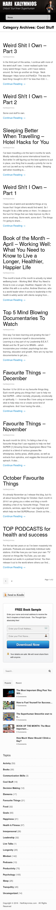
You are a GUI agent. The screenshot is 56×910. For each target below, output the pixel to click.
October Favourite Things (23, 480)
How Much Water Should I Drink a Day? (33, 739)
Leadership (8, 837)
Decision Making (11, 787)
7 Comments (21, 705)
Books (6, 769)
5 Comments (21, 720)
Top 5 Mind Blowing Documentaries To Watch (25, 317)
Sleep (6, 880)
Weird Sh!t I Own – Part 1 (25, 189)
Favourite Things (11, 800)
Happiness (8, 818)
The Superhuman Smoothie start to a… (34, 715)
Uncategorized (10, 893)
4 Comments (21, 744)
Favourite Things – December (24, 375)
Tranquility (8, 886)
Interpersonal (10, 831)
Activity (7, 763)
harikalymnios (8, 56)
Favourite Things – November (24, 426)
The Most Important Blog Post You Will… (34, 692)
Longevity (8, 849)
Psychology (9, 874)
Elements (7, 794)
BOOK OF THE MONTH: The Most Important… (33, 727)
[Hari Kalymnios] (28, 11)
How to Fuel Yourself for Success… (34, 702)
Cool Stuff (8, 781)
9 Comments (21, 696)
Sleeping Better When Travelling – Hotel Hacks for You (26, 135)
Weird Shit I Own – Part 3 (24, 48)
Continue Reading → (14, 84)
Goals (6, 812)
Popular (8, 683)
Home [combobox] (10, 17)
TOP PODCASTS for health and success (26, 531)
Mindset (7, 856)
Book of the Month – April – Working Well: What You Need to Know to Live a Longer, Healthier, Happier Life (27, 252)
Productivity (9, 868)
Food (5, 806)
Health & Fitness (11, 825)
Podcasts (8, 862)
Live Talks (8, 843)
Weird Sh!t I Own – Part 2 (25, 99)
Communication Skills (14, 775)
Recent (19, 683)
